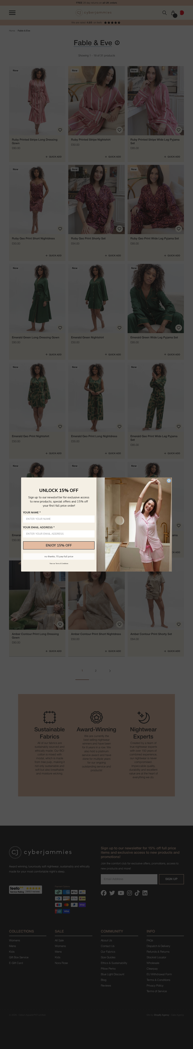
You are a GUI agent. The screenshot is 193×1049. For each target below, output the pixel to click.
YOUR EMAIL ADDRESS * (39, 527)
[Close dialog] (169, 480)
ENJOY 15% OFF (59, 545)
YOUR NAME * (32, 512)
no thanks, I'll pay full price (58, 556)
